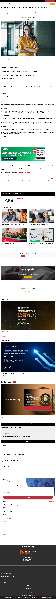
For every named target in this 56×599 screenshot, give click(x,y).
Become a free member (50, 0)
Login (43, 0)
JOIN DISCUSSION (28, 291)
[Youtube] (31, 592)
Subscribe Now (28, 276)
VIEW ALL (28, 441)
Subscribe (52, 3)
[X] (26, 592)
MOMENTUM (9, 0)
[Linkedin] (28, 592)
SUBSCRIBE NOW (28, 588)
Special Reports (8, 382)
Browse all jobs (51, 501)
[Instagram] (30, 592)
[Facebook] (24, 592)
